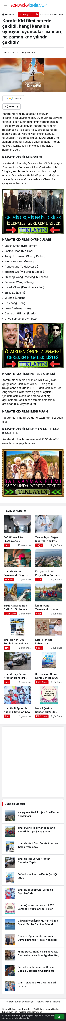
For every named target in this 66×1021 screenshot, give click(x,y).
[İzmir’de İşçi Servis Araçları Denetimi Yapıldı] (17, 668)
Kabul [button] (59, 1017)
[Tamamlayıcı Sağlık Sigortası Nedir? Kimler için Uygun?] (48, 531)
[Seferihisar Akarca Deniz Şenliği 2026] (48, 668)
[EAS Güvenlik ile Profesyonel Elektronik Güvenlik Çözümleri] (17, 531)
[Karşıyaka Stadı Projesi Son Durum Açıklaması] (48, 565)
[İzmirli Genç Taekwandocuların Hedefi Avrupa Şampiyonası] (48, 599)
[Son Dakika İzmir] (29, 4)
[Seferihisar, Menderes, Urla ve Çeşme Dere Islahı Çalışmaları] (33, 970)
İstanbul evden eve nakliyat (20, 1001)
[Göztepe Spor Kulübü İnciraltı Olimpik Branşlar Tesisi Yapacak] (33, 939)
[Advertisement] (33, 762)
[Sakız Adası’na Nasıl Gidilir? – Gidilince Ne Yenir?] (17, 599)
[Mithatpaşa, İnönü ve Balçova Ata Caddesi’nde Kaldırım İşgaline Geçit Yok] (33, 955)
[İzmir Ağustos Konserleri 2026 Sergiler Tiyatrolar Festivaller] (48, 702)
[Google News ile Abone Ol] (13, 98)
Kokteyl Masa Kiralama (48, 1001)
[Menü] (5, 5)
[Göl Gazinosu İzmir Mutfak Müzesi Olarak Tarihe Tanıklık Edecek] (33, 924)
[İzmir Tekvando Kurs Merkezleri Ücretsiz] (33, 986)
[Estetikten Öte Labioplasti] (48, 634)
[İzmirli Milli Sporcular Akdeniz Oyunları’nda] (17, 702)
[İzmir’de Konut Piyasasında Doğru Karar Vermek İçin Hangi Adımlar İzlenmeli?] (17, 565)
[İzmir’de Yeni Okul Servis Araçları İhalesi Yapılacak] (17, 634)
